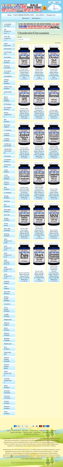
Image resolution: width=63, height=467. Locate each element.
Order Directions (9, 44)
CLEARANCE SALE (7, 25)
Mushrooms (8, 344)
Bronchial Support (7, 126)
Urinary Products (7, 402)
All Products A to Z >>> (7, 31)
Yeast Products (7, 412)
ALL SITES (41, 15)
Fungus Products (7, 219)
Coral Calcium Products (7, 177)
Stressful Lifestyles (7, 391)
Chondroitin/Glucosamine (8, 151)
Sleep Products (7, 386)
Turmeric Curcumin (7, 66)
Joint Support (6, 287)
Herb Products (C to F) (7, 248)
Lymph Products (7, 315)
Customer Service (27, 432)
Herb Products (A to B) (8, 241)
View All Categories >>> (7, 38)
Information (37, 18)
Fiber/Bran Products (7, 210)
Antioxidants (8, 92)
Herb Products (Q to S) (8, 269)
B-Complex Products (7, 108)
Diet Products (7, 188)
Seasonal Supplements (8, 380)
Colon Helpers (6, 171)
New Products (7, 348)
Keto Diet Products (7, 61)
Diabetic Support (6, 183)
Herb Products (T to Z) (7, 276)
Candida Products (7, 139)
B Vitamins (7, 104)
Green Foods (6, 224)
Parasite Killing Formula (6, 359)
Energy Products (7, 197)
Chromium (7, 156)
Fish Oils (7, 215)
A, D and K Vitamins (7, 72)
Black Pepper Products (7, 99)
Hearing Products (7, 234)
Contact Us (53, 430)
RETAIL (51, 432)
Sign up (57, 2)
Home (10, 15)
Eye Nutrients (7, 205)
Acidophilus (8, 76)
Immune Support (6, 282)
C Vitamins (7, 130)
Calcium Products (7, 134)
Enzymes (7, 201)
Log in (51, 2)
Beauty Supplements (8, 114)
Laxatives (7, 304)
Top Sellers (7, 57)
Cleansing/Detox (7, 165)
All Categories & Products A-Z (31, 434)
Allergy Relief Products (7, 81)
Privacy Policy (37, 432)
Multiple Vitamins (7, 339)
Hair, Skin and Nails (7, 229)
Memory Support (6, 324)
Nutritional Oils (7, 353)
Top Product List (8, 53)
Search (9, 430)
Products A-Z (51, 15)
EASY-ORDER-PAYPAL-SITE (23, 15)
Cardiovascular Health (7, 145)
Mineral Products (7, 334)
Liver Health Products (7, 309)
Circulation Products (7, 160)
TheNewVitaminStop (21, 462)
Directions (26, 18)
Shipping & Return (44, 430)
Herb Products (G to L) (8, 255)
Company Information (16, 432)
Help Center (25, 430)
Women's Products (7, 407)
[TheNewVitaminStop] (21, 8)
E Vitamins (7, 192)
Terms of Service (34, 430)
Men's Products (7, 329)
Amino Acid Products (8, 87)
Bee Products (7, 120)
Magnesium (7, 319)
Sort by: (20, 37)
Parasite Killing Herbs (6, 366)
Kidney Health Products (7, 298)
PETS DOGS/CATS (7, 373)
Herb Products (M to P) (7, 262)
